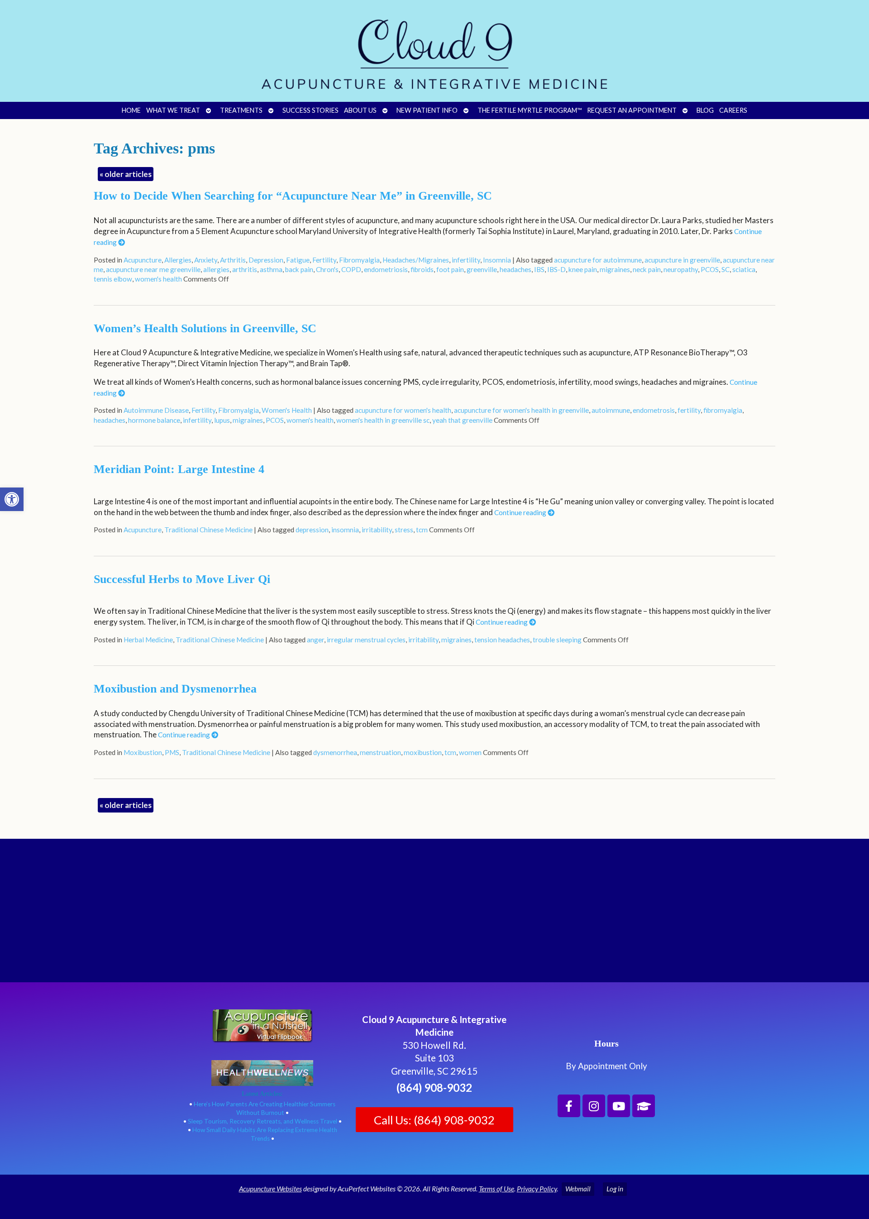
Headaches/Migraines (415, 260)
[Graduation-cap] (643, 1106)
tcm (422, 530)
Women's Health (287, 410)
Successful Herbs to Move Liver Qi (182, 579)
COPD (351, 269)
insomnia (345, 530)
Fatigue (298, 260)
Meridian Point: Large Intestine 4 (179, 469)
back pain (299, 269)
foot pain (450, 269)
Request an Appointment (632, 110)
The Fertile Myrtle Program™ (529, 110)
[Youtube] (618, 1106)
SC (725, 269)
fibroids (422, 269)
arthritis (244, 269)
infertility (466, 260)
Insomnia (497, 260)
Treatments (241, 110)
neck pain (647, 269)
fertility (689, 410)
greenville (482, 269)
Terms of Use (496, 1189)
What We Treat (173, 110)
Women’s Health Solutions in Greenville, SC (205, 328)
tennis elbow (113, 279)
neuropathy (681, 269)
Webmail (578, 1189)
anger (315, 640)
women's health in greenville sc (383, 420)
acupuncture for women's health (403, 410)
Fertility (324, 260)
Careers (733, 110)
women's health (158, 279)
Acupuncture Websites (270, 1189)
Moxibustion (143, 752)
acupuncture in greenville (682, 260)
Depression (265, 260)
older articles (126, 174)
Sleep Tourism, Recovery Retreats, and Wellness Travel (262, 1121)
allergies (216, 269)
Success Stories (310, 110)
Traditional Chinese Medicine (208, 530)
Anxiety (205, 260)
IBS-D (556, 269)
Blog (705, 110)
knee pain (582, 269)
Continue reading (521, 512)
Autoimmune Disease (156, 410)
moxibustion (423, 752)
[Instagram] (594, 1106)
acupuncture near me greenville (153, 269)
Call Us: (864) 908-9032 (434, 1120)
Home (131, 110)
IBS (539, 269)
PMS (172, 752)
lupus (222, 420)
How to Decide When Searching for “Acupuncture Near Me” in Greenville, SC (293, 195)
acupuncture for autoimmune (598, 260)
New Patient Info (427, 110)
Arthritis (233, 260)
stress (404, 530)
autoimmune (611, 410)
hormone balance (154, 420)
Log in (614, 1189)
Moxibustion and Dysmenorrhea (175, 688)
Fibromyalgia (359, 260)
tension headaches (502, 640)
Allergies (177, 260)
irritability (377, 530)
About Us (360, 110)
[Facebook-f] (569, 1106)
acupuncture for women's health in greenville (521, 410)
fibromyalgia (722, 410)
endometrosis (654, 410)
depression (312, 530)
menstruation (380, 752)
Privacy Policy (537, 1189)
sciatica (743, 269)
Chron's (327, 269)
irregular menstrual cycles (366, 640)
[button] (12, 499)
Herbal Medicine (148, 640)
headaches (515, 269)
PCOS (710, 269)
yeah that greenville (462, 420)
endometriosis (386, 269)
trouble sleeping (557, 640)
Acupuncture (143, 260)
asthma (271, 269)
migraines (615, 269)
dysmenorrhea (335, 752)
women (470, 752)
